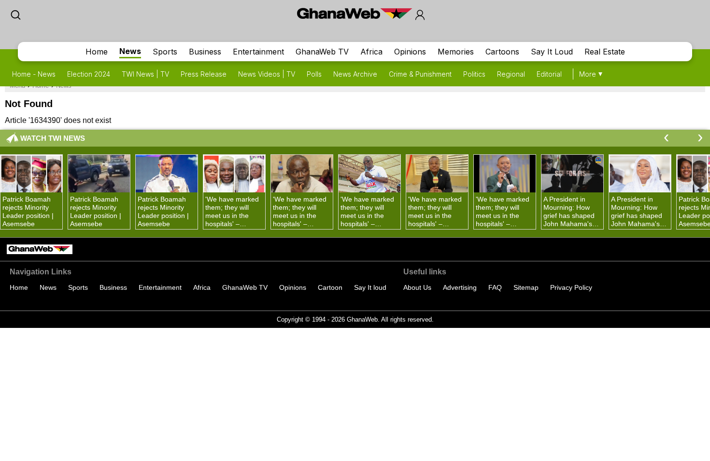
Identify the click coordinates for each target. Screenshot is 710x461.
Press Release (204, 74)
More (587, 74)
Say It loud (370, 287)
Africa (371, 51)
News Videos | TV (266, 74)
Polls (314, 74)
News (130, 51)
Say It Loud (552, 51)
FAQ (495, 287)
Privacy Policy (571, 287)
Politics (474, 74)
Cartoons (502, 51)
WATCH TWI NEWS (52, 138)
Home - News (34, 74)
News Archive (355, 74)
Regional (511, 74)
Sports (165, 51)
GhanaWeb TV (322, 51)
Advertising (460, 287)
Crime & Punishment (420, 74)
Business (205, 51)
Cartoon (330, 287)
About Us (417, 287)
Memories (456, 51)
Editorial (549, 74)
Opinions (410, 51)
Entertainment (258, 51)
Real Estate (604, 51)
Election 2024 (88, 74)
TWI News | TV (145, 74)
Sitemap (526, 287)
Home (96, 51)
